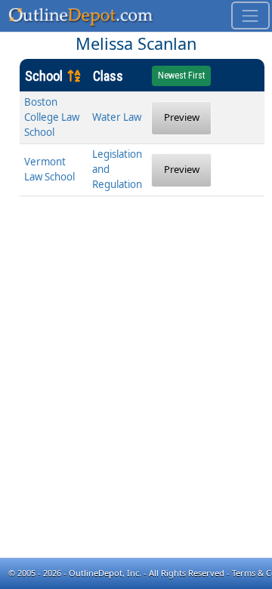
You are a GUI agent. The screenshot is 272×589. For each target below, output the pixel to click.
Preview (181, 117)
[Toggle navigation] (250, 15)
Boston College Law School (51, 117)
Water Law (116, 117)
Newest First (181, 75)
